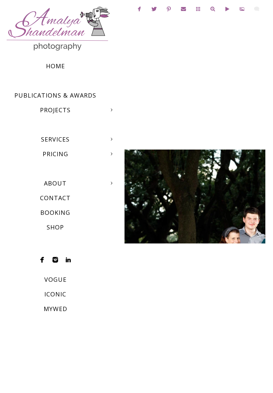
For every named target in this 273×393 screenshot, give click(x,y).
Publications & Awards (55, 95)
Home (55, 66)
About (55, 183)
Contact (55, 198)
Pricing (55, 154)
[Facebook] (42, 259)
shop (55, 227)
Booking (55, 212)
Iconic (55, 294)
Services (55, 139)
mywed (55, 309)
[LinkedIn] (68, 259)
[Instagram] (55, 259)
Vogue (55, 279)
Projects (55, 110)
